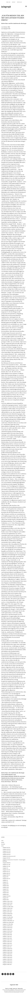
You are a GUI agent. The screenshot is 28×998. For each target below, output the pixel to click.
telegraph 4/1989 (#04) (7, 959)
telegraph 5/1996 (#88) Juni (8, 920)
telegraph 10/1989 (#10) (7, 948)
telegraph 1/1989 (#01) (7, 964)
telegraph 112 (5, 880)
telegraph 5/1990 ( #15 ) (7, 939)
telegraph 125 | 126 (6, 866)
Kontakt (13, 2)
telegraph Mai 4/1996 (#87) (8, 922)
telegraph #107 (6, 889)
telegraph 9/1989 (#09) (7, 950)
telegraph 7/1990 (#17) (7, 936)
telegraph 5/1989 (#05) (7, 957)
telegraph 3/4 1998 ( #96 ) (8, 906)
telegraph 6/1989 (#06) (7, 955)
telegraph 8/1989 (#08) (7, 952)
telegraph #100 (6, 899)
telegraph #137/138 (6, 851)
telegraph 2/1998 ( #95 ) (8, 908)
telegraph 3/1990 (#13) (7, 943)
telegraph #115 (5, 876)
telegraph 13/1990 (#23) (7, 925)
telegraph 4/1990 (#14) (7, 941)
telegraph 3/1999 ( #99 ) (8, 901)
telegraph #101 (5, 897)
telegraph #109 (6, 885)
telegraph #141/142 (6, 847)
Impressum (19, 2)
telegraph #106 (6, 890)
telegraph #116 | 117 (6, 875)
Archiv (2, 845)
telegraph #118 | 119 (6, 873)
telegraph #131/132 (6, 858)
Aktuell (2, 842)
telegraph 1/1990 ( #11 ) (7, 946)
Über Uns (8, 2)
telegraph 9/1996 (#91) (7, 915)
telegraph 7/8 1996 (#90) (8, 917)
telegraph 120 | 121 (6, 871)
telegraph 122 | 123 (6, 869)
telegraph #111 (5, 882)
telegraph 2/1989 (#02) (7, 962)
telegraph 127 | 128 (6, 864)
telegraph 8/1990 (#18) (7, 934)
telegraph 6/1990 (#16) (7, 938)
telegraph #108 (6, 887)
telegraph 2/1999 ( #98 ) (8, 903)
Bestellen (3, 844)
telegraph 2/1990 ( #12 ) (7, 945)
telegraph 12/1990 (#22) (7, 927)
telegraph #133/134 (6, 854)
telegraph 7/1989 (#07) (7, 953)
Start (2, 840)
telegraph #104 (6, 894)
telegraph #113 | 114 (6, 878)
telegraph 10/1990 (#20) (7, 931)
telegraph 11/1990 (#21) (7, 929)
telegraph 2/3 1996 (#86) (8, 924)
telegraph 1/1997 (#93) (7, 911)
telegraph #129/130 (6, 862)
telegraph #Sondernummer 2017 (9, 856)
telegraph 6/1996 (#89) (7, 918)
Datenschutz (20, 988)
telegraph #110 (5, 883)
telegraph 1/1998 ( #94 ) (7, 910)
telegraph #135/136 (6, 852)
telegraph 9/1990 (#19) (7, 932)
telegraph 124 (5, 868)
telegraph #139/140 (6, 849)
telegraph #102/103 (6, 896)
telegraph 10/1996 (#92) (7, 913)
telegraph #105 (6, 892)
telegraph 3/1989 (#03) (7, 961)
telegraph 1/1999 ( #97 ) (7, 904)
